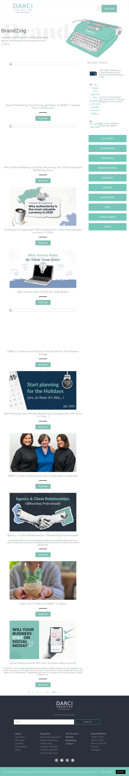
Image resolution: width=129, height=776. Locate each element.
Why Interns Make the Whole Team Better (43, 291)
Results (70, 737)
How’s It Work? (98, 743)
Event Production (49, 753)
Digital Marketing (49, 740)
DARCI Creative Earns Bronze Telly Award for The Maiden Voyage (43, 353)
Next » (55, 692)
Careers (19, 743)
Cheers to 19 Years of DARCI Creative (43, 603)
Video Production (49, 749)
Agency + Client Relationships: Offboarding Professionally (43, 535)
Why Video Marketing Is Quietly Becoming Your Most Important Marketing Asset (43, 169)
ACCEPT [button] (120, 772)
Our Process (72, 734)
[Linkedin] (72, 760)
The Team (20, 740)
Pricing (94, 746)
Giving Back (21, 746)
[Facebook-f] (56, 760)
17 (47, 692)
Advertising (46, 743)
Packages (95, 749)
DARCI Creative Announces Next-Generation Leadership (43, 475)
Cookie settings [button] (106, 772)
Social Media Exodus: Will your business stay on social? (43, 663)
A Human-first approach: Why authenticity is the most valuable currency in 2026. (43, 231)
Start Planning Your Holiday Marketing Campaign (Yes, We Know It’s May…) (43, 415)
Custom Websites (49, 746)
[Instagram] (67, 760)
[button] (99, 8)
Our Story (20, 737)
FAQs (18, 749)
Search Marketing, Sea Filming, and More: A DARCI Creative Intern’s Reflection (43, 106)
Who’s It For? (97, 740)
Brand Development (50, 737)
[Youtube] (62, 760)
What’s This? (97, 737)
